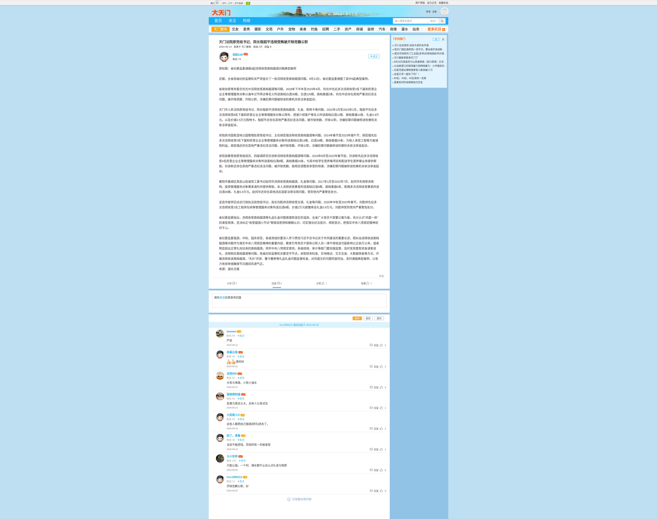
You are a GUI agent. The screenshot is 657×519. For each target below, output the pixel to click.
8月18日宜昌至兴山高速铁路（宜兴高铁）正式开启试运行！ (426, 61)
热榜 (246, 21)
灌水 (404, 29)
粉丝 (237, 59)
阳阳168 (238, 54)
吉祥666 (232, 373)
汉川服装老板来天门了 (406, 57)
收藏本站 (443, 2)
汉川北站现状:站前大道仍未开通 (411, 45)
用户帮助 (420, 2)
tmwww (232, 331)
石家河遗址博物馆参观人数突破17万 (413, 70)
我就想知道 (234, 394)
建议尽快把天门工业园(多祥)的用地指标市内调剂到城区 (424, 53)
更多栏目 (436, 29)
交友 (235, 29)
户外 (280, 29)
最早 (357, 318)
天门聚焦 (220, 29)
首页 (218, 21)
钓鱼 (314, 29)
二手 (336, 29)
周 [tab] (436, 39)
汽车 (382, 29)
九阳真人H (233, 414)
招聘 (325, 29)
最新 (368, 318)
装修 (370, 29)
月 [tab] (443, 39)
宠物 (291, 29)
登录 (428, 11)
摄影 (257, 29)
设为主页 (432, 2)
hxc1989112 (235, 477)
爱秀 (246, 29)
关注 (232, 21)
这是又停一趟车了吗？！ (407, 74)
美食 (303, 29)
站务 (416, 29)
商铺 (359, 29)
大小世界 (232, 456)
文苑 (269, 29)
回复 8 (268, 46)
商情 (393, 29)
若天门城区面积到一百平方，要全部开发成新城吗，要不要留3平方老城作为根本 (437, 49)
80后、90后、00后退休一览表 (410, 78)
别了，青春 (234, 435)
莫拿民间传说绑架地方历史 (408, 82)
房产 (348, 29)
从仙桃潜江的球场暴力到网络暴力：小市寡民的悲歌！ (423, 65)
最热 (379, 318)
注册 (434, 11)
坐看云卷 (232, 352)
